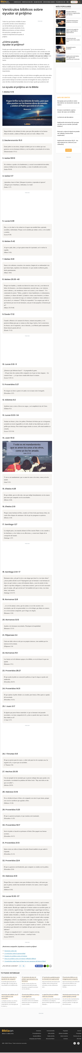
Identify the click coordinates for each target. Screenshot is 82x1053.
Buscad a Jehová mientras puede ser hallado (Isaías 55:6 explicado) (68, 133)
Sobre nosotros (64, 1036)
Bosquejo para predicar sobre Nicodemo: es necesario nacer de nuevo (68, 103)
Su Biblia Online (5, 2)
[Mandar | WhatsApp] (47, 966)
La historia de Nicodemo (65, 117)
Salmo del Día (38, 2)
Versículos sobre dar (10, 951)
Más (68, 2)
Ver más (68, 150)
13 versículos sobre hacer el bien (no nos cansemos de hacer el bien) (25, 961)
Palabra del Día (60, 2)
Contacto (65, 1038)
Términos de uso (77, 1036)
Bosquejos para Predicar (35, 1038)
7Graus (10, 1043)
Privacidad (78, 1033)
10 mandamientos (36, 1033)
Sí (20, 966)
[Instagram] (78, 1043)
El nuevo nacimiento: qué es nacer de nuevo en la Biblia (66, 111)
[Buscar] (79, 2)
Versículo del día (50, 1030)
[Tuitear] (45, 966)
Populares (65, 1030)
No (23, 966)
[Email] (50, 966)
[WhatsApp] (74, 1043)
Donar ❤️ (74, 2)
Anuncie (79, 1030)
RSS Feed (79, 1038)
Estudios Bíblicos (37, 1036)
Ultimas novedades (63, 1033)
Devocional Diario (49, 2)
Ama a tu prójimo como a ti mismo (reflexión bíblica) (20, 959)
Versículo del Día (27, 2)
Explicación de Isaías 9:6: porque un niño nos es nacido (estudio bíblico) (68, 124)
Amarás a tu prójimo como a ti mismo (15, 956)
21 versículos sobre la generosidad (14, 953)
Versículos (17, 2)
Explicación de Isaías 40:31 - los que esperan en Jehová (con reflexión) (67, 142)
